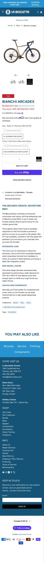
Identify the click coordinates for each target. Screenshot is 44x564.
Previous (19, 20)
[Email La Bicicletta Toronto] (3, 473)
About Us (6, 445)
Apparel (5, 423)
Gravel (28, 302)
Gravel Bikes (12, 312)
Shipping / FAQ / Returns (12, 459)
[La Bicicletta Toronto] (20, 12)
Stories (5, 453)
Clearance (6, 435)
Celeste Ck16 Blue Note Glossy (16, 146)
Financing (6, 462)
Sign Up (22, 506)
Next (26, 20)
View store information (12, 198)
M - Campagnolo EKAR (12, 130)
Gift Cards (6, 412)
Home (10, 25)
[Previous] (16, 75)
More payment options (22, 180)
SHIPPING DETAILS (35, 3)
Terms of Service (9, 464)
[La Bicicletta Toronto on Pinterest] (11, 473)
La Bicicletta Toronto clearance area (14, 307)
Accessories (7, 429)
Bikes (18, 25)
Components (7, 426)
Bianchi (15, 302)
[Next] (28, 75)
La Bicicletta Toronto (24, 534)
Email (4, 496)
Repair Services (8, 447)
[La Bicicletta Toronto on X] (14, 473)
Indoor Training (8, 432)
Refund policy (8, 467)
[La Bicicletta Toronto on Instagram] (9, 473)
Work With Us (8, 456)
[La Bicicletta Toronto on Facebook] (6, 473)
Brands (5, 418)
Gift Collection (8, 415)
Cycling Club (7, 450)
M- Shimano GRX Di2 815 (13, 136)
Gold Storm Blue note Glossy (16, 152)
